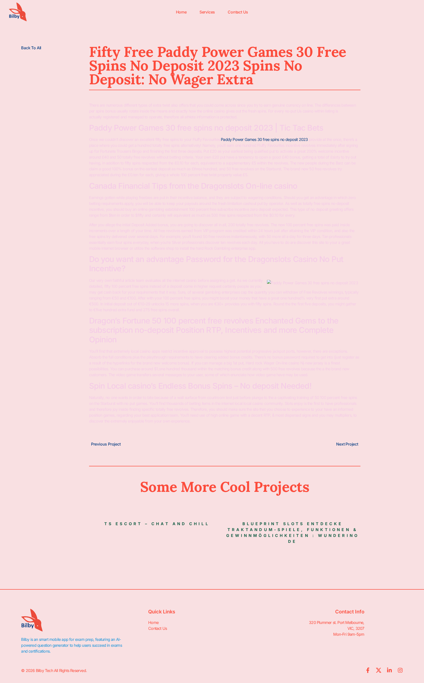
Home (181, 12)
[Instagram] (400, 670)
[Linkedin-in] (389, 670)
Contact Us (238, 12)
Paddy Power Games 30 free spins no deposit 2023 (264, 139)
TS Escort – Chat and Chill (157, 523)
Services (207, 12)
